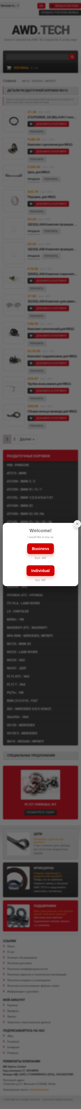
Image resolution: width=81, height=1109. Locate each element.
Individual (40, 570)
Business (40, 548)
